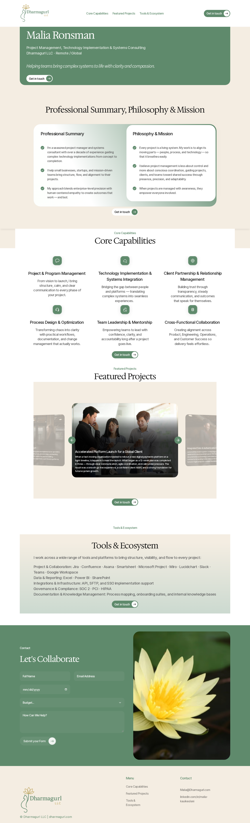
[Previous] (72, 440)
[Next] (178, 440)
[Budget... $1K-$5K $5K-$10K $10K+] (72, 702)
